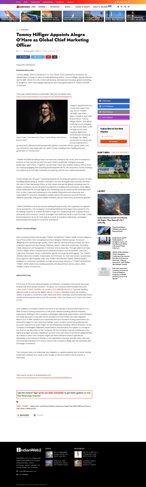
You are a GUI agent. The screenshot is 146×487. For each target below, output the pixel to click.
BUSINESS (42, 7)
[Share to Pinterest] (48, 57)
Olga (74, 289)
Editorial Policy (48, 2)
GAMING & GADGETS (82, 7)
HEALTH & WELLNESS (100, 7)
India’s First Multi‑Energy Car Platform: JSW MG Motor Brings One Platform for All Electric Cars (136, 21)
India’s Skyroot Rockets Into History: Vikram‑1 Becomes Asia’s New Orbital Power (115, 20)
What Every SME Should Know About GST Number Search (61, 463)
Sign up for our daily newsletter (49, 393)
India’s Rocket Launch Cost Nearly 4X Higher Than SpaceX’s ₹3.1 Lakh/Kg (112, 220)
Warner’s (68, 289)
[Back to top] (141, 482)
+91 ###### (23, 474)
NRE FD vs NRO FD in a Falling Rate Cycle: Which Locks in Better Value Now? (90, 455)
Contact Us (60, 2)
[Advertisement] (114, 61)
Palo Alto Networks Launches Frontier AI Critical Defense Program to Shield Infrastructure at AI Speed (120, 273)
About (26, 2)
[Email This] (54, 57)
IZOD (54, 289)
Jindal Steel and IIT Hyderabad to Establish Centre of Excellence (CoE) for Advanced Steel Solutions (119, 243)
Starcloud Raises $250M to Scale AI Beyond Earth (119, 229)
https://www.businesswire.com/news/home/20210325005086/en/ (44, 97)
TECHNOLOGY (55, 7)
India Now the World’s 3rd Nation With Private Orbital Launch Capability (72, 20)
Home (18, 2)
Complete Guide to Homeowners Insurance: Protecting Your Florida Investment (90, 465)
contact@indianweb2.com (27, 471)
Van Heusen (46, 289)
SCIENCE (67, 7)
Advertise (70, 2)
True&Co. (57, 292)
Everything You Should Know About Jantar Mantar (93, 19)
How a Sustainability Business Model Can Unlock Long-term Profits (61, 455)
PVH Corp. (49, 74)
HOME (33, 7)
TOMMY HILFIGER (34, 289)
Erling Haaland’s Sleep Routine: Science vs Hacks (113, 172)
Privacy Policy (35, 2)
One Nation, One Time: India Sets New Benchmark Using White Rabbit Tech (51, 20)
